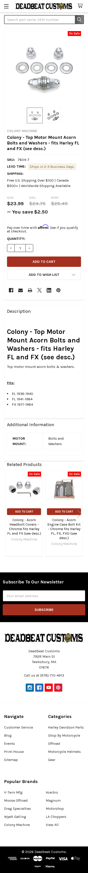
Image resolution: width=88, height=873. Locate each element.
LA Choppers (56, 816)
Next (79, 514)
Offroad (54, 743)
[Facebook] (11, 290)
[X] (39, 290)
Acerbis (52, 792)
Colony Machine (17, 825)
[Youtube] (49, 688)
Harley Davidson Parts (66, 727)
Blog (8, 735)
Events (9, 743)
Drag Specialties (17, 808)
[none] (44, 68)
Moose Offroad (16, 800)
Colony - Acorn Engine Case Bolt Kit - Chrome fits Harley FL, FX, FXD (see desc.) (64, 529)
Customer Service (18, 727)
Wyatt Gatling (15, 816)
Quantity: (16, 238)
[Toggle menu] (6, 6)
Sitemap (11, 760)
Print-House (14, 751)
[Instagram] (30, 688)
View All (52, 825)
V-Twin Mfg (13, 792)
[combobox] (44, 19)
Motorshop (55, 808)
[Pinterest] (58, 290)
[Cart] (81, 6)
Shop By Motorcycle (64, 735)
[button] (44, 275)
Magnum (53, 800)
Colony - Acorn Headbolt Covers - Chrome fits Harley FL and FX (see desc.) (24, 527)
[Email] (20, 290)
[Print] (30, 290)
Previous (8, 514)
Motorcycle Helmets (64, 751)
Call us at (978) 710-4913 (44, 675)
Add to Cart (24, 511)
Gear (51, 760)
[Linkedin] (49, 290)
